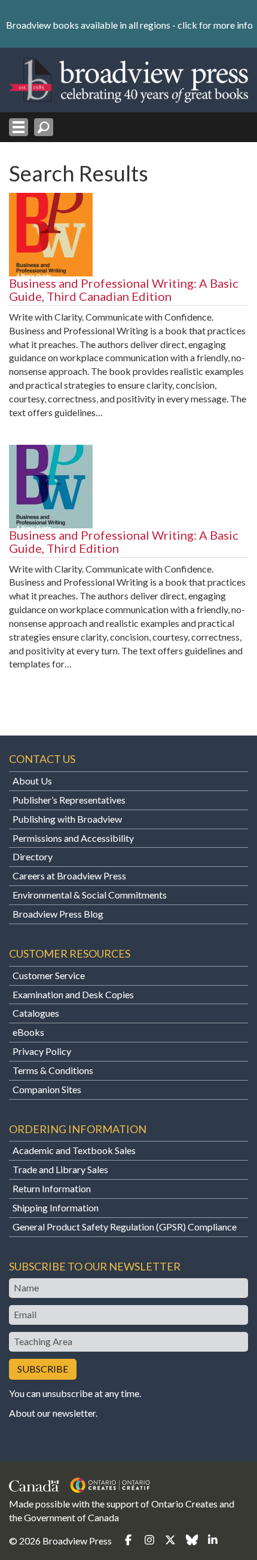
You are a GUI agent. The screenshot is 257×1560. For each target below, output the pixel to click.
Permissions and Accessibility (73, 838)
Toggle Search (43, 127)
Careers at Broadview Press (69, 875)
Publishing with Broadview (67, 818)
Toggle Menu (18, 127)
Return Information (52, 1188)
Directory (33, 856)
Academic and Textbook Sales (74, 1150)
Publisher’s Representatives (69, 799)
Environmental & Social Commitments (90, 894)
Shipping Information (56, 1207)
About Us (32, 780)
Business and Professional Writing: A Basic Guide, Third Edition (123, 541)
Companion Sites (47, 1089)
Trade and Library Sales (60, 1169)
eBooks (28, 1032)
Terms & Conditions (53, 1070)
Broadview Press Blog (58, 913)
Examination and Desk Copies (73, 994)
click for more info (215, 24)
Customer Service (49, 975)
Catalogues (36, 1013)
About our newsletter (52, 1413)
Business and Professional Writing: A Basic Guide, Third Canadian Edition (123, 289)
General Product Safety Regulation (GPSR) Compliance (125, 1226)
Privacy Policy (42, 1051)
